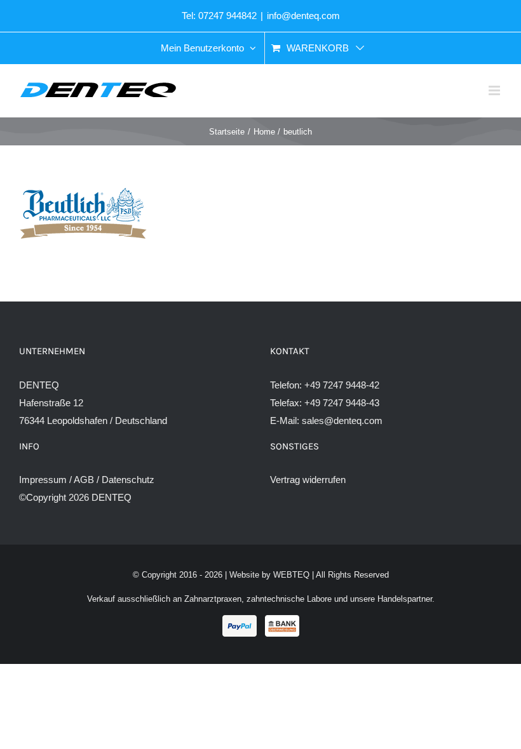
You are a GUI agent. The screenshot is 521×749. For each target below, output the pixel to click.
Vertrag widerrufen (308, 479)
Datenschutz (128, 479)
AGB (84, 479)
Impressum (43, 479)
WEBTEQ (291, 575)
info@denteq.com (303, 15)
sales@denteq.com (342, 420)
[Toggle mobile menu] (495, 90)
